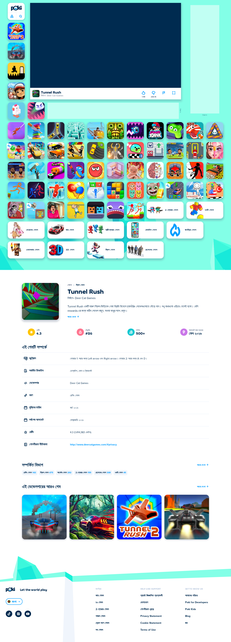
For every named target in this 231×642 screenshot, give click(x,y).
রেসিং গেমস (29, 473)
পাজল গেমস (100, 616)
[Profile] (12, 16)
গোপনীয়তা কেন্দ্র (147, 609)
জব (186, 623)
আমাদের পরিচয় (191, 595)
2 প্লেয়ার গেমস (83, 473)
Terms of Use (148, 630)
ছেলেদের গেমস (103, 473)
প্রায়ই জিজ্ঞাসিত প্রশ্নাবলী (151, 595)
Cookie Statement (150, 623)
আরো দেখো (71, 316)
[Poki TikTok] (9, 614)
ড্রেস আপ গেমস (102, 623)
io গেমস (99, 602)
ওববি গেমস (120, 473)
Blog (187, 616)
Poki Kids (190, 609)
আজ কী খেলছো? (20, 16)
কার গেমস (100, 595)
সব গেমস (99, 630)
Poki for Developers (196, 602)
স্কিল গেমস (80, 285)
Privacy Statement (151, 616)
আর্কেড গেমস (64, 473)
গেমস (69, 285)
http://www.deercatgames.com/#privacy (93, 444)
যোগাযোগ (144, 602)
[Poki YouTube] (28, 614)
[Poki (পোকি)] (16, 8)
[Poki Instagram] (18, 614)
